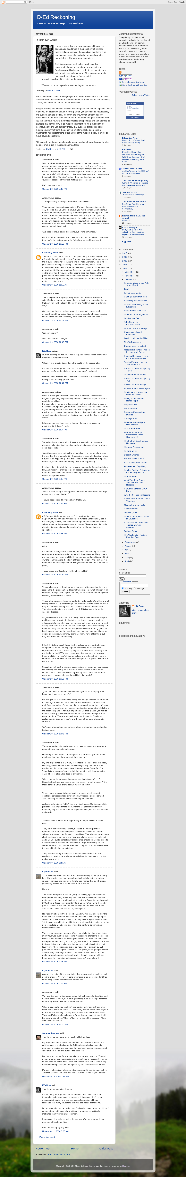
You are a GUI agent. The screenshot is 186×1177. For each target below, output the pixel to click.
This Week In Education (134, 202)
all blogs (140, 588)
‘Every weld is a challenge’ (133, 195)
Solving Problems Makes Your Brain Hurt (135, 363)
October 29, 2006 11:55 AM (55, 285)
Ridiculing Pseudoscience (135, 300)
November (130, 276)
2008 (125, 261)
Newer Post (43, 1148)
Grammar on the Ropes (135, 374)
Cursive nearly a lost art (135, 346)
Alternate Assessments (134, 447)
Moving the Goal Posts (134, 505)
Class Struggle (129, 227)
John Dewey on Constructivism (132, 323)
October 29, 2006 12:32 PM (55, 320)
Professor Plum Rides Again (137, 388)
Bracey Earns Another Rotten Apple (134, 399)
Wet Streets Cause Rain (135, 311)
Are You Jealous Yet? (134, 459)
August (128, 546)
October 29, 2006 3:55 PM (54, 503)
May (127, 557)
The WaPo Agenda (132, 342)
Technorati (126, 582)
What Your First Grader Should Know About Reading (134, 482)
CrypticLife (47, 872)
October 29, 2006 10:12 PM (55, 574)
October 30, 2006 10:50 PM (55, 1024)
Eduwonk (127, 150)
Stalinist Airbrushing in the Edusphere (136, 305)
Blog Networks (134, 117)
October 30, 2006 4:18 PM (54, 983)
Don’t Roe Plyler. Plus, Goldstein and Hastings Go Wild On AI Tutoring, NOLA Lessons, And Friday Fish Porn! (133, 157)
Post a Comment (47, 1137)
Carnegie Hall (130, 418)
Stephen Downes (50, 1033)
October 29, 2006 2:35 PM (54, 479)
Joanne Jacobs (129, 192)
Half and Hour (53, 90)
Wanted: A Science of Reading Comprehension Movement (135, 184)
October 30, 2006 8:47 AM (54, 863)
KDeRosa (46, 351)
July (127, 550)
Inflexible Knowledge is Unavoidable (134, 423)
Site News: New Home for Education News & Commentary (133, 206)
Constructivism (131, 509)
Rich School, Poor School (135, 462)
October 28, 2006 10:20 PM (55, 244)
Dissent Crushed (131, 455)
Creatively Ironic (50, 253)
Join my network (134, 114)
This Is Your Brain (132, 429)
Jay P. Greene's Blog (132, 169)
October (129, 280)
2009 (125, 257)
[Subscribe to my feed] (120, 73)
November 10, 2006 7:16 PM (55, 1076)
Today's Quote (130, 451)
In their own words (132, 293)
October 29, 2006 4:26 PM (54, 534)
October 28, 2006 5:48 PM (54, 189)
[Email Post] (71, 149)
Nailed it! (126, 220)
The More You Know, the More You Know (135, 393)
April (127, 561)
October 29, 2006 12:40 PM (55, 342)
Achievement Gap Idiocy (135, 466)
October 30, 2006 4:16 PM (54, 962)
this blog (128, 588)
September (130, 542)
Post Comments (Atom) (59, 1154)
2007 (125, 265)
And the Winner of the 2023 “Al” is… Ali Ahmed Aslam (135, 172)
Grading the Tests (132, 318)
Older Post (106, 1148)
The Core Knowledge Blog (135, 180)
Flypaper (126, 242)
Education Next (129, 138)
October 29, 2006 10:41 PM (55, 734)
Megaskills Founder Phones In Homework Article (137, 351)
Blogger (125, 1166)
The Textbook (130, 476)
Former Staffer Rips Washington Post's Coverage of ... (133, 434)
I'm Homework (130, 408)
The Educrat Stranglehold (136, 314)
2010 (125, 253)
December (130, 272)
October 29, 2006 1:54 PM (54, 430)
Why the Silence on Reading (137, 495)
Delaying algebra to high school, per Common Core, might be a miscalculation (133, 232)
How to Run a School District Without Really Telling (134, 141)
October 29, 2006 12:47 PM (55, 383)
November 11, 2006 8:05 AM (55, 1131)
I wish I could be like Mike (135, 338)
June (127, 554)
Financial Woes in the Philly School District (136, 284)
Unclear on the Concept (135, 385)
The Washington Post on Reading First (135, 536)
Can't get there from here (135, 297)
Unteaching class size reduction (134, 333)
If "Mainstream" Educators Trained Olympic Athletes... (136, 524)
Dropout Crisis (130, 405)
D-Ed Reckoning (56, 17)
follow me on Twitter (141, 95)
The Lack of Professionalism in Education (137, 517)
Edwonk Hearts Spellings (135, 328)
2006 (125, 268)
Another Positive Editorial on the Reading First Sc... (137, 471)
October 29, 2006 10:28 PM (55, 679)
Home (75, 1148)
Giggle (127, 289)
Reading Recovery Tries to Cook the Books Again (136, 357)
